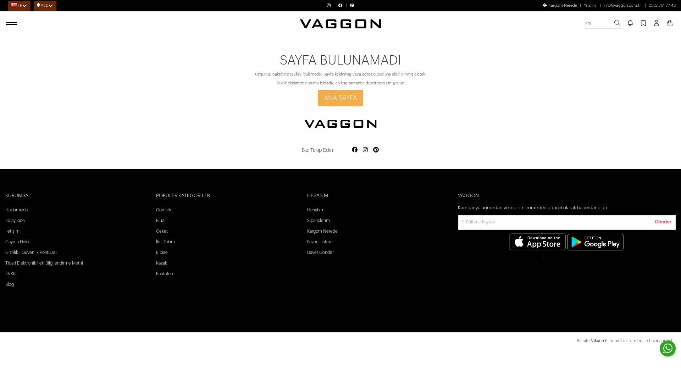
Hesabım (316, 210)
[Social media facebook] (355, 150)
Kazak (161, 263)
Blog (9, 284)
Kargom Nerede (562, 5)
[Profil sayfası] (656, 25)
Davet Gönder (320, 252)
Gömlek (163, 210)
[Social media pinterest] (376, 150)
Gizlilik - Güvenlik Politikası (31, 252)
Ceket (162, 231)
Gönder (663, 222)
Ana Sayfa (340, 98)
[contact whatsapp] (668, 348)
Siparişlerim (318, 220)
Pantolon (164, 274)
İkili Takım (165, 242)
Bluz (160, 220)
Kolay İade (15, 220)
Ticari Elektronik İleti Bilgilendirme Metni (44, 263)
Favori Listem (320, 242)
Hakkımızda (16, 210)
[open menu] (12, 24)
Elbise (162, 252)
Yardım (590, 5)
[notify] (630, 24)
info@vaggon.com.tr (622, 5)
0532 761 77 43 (662, 5)
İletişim (12, 231)
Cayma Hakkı (18, 242)
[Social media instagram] (365, 150)
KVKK (10, 274)
